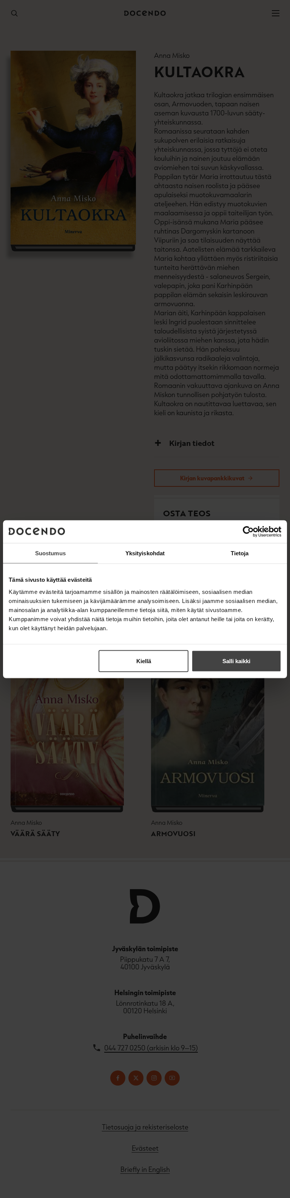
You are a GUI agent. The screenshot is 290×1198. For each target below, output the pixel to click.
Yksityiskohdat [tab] (145, 553)
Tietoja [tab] (240, 553)
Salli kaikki (236, 660)
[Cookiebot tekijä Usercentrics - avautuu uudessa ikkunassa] (248, 531)
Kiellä (143, 660)
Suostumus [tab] (50, 553)
